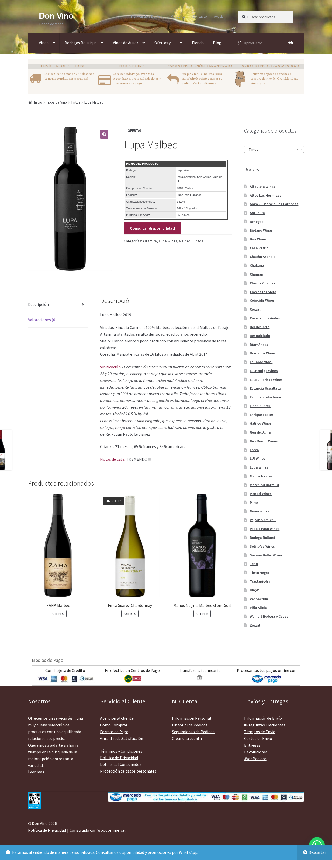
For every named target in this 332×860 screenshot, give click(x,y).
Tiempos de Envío (259, 731)
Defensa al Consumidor (120, 764)
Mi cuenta (178, 16)
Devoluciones (256, 751)
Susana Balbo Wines (266, 555)
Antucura (257, 212)
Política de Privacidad (119, 757)
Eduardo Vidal (261, 362)
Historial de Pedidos (190, 724)
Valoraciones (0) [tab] (42, 319)
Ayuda (219, 16)
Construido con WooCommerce (97, 830)
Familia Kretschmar (265, 397)
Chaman (256, 274)
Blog (217, 42)
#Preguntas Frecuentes (264, 724)
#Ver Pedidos (255, 758)
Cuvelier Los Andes (265, 318)
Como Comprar (113, 724)
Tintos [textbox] (272, 149)
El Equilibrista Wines (266, 379)
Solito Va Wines (262, 546)
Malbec (184, 241)
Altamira (150, 241)
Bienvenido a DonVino (147, 16)
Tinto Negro (259, 572)
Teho (254, 563)
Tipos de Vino (56, 102)
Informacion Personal (191, 718)
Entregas (252, 745)
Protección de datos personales (128, 771)
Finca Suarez (260, 405)
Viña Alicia (258, 607)
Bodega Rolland (262, 537)
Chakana (257, 265)
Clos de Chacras (262, 283)
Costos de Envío (258, 738)
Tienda (197, 42)
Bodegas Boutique (81, 42)
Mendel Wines (261, 493)
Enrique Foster (261, 414)
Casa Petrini (259, 248)
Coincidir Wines (262, 300)
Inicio (38, 102)
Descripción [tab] (38, 304)
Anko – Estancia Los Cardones (274, 204)
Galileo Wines (261, 423)
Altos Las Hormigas (265, 195)
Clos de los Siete (263, 292)
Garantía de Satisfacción (121, 738)
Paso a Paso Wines (264, 528)
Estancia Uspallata (265, 388)
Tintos (75, 102)
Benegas (257, 221)
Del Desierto (259, 327)
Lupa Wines (168, 241)
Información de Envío (263, 718)
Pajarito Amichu (263, 520)
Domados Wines (263, 353)
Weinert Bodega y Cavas (269, 616)
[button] (104, 134)
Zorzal (255, 625)
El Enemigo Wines (264, 370)
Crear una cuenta (187, 738)
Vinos (44, 42)
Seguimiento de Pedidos (193, 731)
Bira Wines (258, 239)
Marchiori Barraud (264, 485)
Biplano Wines (261, 230)
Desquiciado (260, 335)
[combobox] (274, 149)
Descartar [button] (317, 852)
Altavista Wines (262, 186)
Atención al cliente (117, 718)
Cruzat (255, 309)
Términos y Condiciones (121, 751)
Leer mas (36, 771)
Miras (254, 502)
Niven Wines (259, 511)
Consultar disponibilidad (152, 228)
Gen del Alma (260, 432)
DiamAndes (259, 344)
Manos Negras (261, 476)
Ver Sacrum (259, 599)
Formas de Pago (114, 731)
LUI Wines (257, 458)
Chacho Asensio (262, 256)
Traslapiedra (260, 581)
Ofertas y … (165, 42)
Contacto (200, 16)
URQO (254, 590)
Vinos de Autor (125, 42)
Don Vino (56, 15)
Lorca (254, 450)
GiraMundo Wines (264, 441)
